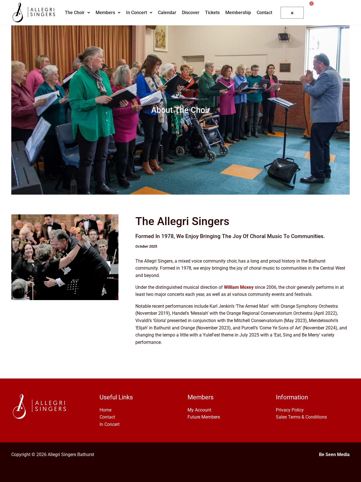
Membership (238, 12)
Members (105, 12)
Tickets (212, 12)
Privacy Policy (290, 410)
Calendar (167, 12)
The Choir (75, 12)
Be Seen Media (334, 454)
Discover (190, 12)
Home (105, 410)
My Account (199, 410)
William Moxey (239, 287)
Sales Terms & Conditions (301, 417)
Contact (264, 12)
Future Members (204, 417)
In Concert (136, 12)
